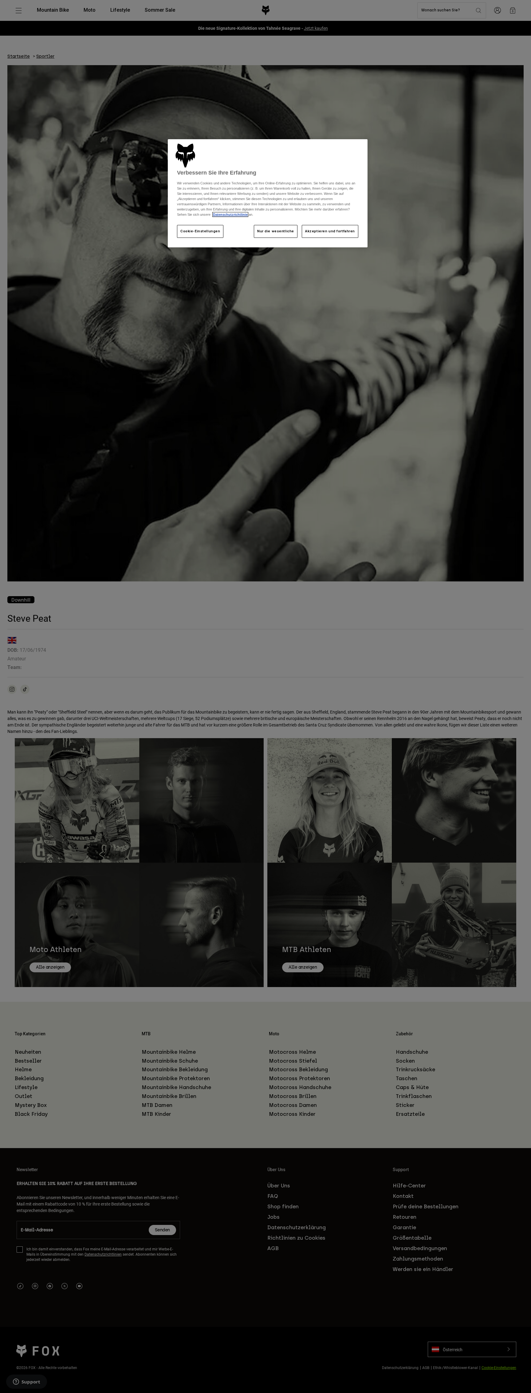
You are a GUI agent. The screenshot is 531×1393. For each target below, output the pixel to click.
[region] (268, 193)
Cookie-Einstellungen (200, 231)
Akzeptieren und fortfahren (330, 231)
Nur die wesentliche (275, 231)
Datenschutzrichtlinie (230, 214)
